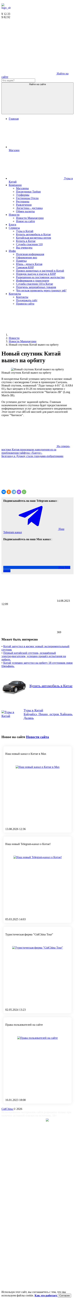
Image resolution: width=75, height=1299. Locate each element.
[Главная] (36, 334)
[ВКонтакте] (3, 492)
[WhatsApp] (24, 492)
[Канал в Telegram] (28, 45)
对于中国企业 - (33, 1121)
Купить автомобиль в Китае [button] (50, 686)
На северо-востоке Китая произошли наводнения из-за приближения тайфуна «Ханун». (35, 449)
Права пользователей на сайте (24, 1024)
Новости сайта (37, 737)
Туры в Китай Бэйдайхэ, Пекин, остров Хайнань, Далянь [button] (48, 714)
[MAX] (19, 492)
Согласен (64, 1295)
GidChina (7, 1108)
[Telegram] (14, 492)
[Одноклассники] (9, 492)
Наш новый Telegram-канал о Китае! (28, 844)
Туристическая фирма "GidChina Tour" (29, 934)
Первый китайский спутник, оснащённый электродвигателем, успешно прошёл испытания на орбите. (33, 656)
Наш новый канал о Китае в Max (25, 753)
